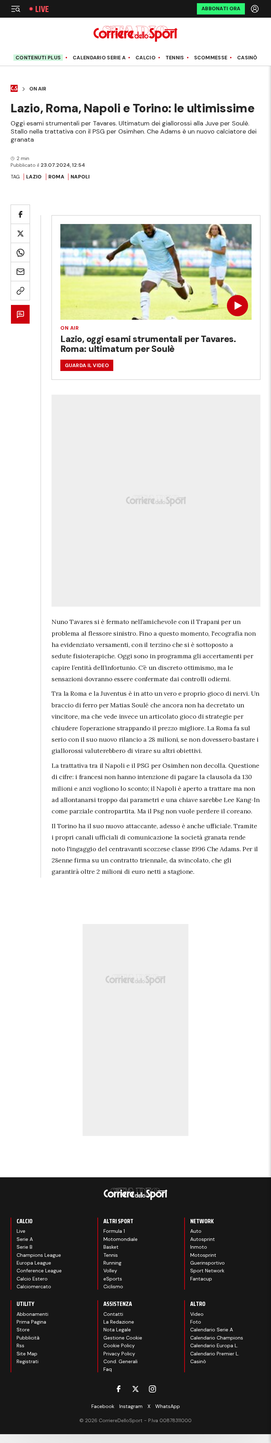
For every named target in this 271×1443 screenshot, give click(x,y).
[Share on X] (20, 233)
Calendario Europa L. (214, 1345)
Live (42, 9)
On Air (37, 89)
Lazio (34, 176)
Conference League (39, 1270)
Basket (111, 1247)
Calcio (146, 58)
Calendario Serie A (99, 58)
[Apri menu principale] (15, 9)
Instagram (131, 1406)
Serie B (24, 1247)
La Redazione (118, 1322)
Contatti (113, 1314)
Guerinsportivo (207, 1263)
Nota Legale (117, 1329)
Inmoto (198, 1247)
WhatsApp (167, 1406)
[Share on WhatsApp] (20, 252)
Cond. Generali (120, 1361)
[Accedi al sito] (255, 9)
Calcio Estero (32, 1279)
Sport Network (207, 1270)
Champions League (39, 1255)
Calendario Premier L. (214, 1353)
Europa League (34, 1263)
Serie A (25, 1239)
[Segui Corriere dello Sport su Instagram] (152, 1389)
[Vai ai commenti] (20, 314)
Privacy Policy (119, 1353)
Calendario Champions (216, 1338)
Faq (107, 1369)
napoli (80, 176)
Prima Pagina (31, 1322)
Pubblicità (28, 1338)
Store (23, 1329)
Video (197, 1314)
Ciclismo (113, 1286)
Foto (195, 1322)
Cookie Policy (119, 1345)
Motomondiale (120, 1239)
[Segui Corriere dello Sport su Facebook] (118, 1389)
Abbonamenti (32, 1314)
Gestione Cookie (122, 1338)
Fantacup (201, 1279)
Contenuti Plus (38, 57)
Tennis (174, 58)
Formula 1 (114, 1231)
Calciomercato (34, 1286)
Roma (56, 176)
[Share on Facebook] (20, 214)
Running (112, 1263)
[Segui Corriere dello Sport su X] (135, 1389)
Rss (20, 1345)
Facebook (102, 1406)
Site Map (27, 1353)
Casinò (247, 58)
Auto (195, 1231)
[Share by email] (20, 271)
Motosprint (203, 1255)
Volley (110, 1270)
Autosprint (202, 1239)
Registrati (27, 1361)
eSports (112, 1279)
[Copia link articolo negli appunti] (20, 290)
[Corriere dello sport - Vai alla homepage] (135, 34)
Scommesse (211, 58)
